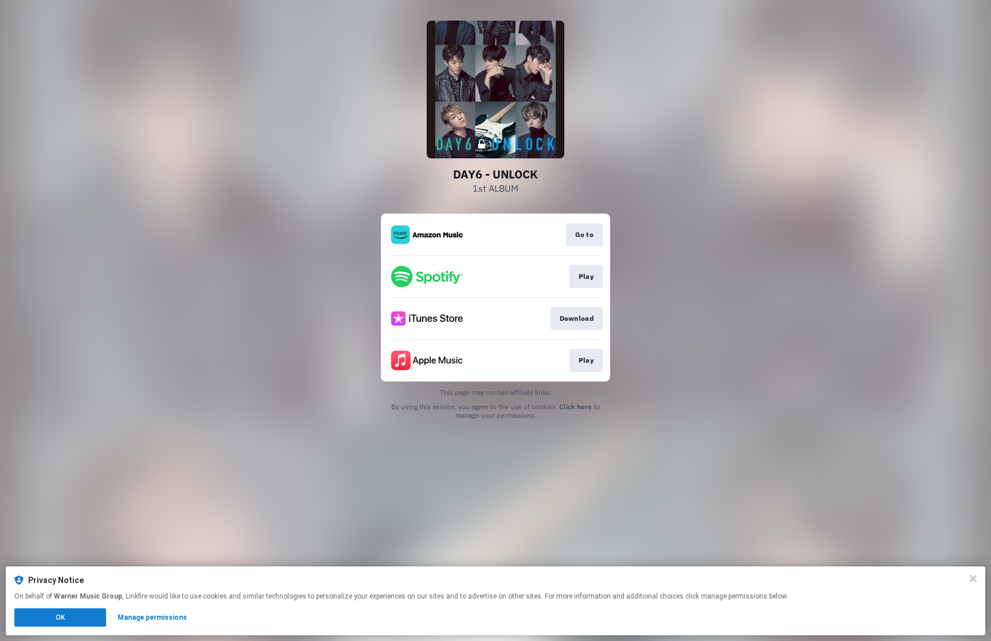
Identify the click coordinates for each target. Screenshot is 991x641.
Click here (575, 406)
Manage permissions (152, 617)
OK (60, 617)
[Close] (973, 578)
